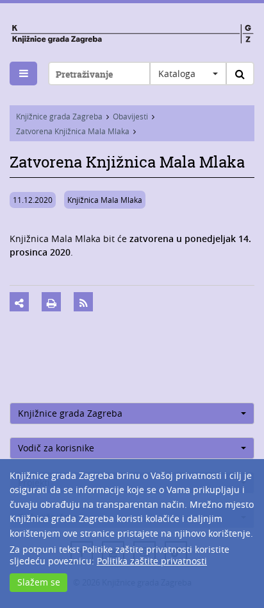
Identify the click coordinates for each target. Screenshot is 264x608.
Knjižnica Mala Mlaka (104, 200)
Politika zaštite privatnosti (152, 561)
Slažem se (38, 582)
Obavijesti (130, 116)
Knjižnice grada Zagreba (59, 116)
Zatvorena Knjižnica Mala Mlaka (72, 131)
